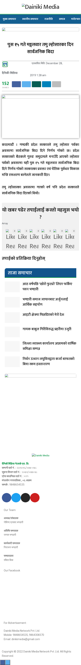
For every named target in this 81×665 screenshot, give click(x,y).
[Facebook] (6, 497)
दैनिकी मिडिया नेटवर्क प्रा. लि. (15, 463)
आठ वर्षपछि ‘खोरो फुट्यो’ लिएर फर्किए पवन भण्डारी (47, 286)
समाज (62, 19)
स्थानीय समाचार (30, 19)
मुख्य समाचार (9, 19)
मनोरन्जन (75, 19)
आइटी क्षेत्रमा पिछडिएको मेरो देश (43, 315)
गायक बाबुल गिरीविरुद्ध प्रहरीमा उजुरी (47, 329)
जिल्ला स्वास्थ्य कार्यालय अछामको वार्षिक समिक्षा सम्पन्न (49, 346)
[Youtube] (35, 497)
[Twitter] (16, 497)
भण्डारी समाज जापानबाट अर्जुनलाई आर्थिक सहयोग (45, 302)
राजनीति (48, 19)
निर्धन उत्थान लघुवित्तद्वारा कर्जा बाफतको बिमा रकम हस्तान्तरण (48, 361)
